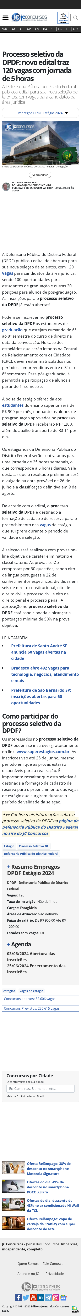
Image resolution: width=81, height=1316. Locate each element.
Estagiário (28, 907)
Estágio (9, 846)
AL (21, 29)
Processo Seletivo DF (34, 846)
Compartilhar (40, 174)
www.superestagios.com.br (43, 751)
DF (60, 29)
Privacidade (54, 1273)
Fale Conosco (53, 1263)
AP (29, 29)
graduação (12, 330)
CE (53, 29)
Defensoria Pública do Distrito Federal (31, 854)
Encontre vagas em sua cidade (25, 1082)
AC (14, 29)
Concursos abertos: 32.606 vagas (29, 998)
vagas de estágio (31, 991)
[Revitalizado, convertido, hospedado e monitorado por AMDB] (75, 1309)
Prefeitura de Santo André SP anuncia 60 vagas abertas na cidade (39, 652)
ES (68, 29)
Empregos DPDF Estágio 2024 (38, 113)
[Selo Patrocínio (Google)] (63, 17)
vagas (7, 273)
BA (45, 29)
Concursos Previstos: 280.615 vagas (32, 1008)
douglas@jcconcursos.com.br (31, 185)
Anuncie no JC (28, 1273)
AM (36, 29)
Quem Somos (28, 1263)
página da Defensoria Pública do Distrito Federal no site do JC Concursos (40, 827)
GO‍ (75, 29)
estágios (9, 991)
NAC (5, 29)
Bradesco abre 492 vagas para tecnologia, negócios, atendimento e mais (45, 674)
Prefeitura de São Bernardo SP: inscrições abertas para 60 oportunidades (41, 696)
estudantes (12, 405)
